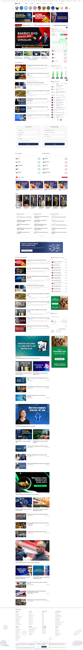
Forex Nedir (17, 633)
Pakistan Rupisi (46, 161)
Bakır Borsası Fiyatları (58, 624)
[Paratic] (17, 3)
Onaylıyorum (44, 646)
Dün (53, 83)
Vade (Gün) (46, 134)
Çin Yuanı (17, 612)
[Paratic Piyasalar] (66, 27)
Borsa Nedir (30, 633)
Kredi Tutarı (20, 138)
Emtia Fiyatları (57, 612)
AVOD (43, 612)
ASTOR (43, 623)
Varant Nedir (31, 634)
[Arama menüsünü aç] (58, 3)
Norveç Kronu (46, 168)
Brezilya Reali (17, 620)
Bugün (57, 83)
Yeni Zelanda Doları (18, 624)
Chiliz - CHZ (30, 612)
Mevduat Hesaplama (54, 126)
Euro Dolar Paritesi (58, 623)
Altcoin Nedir (17, 630)
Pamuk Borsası (57, 620)
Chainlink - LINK (31, 619)
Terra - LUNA (31, 624)
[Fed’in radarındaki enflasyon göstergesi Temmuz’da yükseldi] (23, 17)
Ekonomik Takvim (55, 81)
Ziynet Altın (43, 629)
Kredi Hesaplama (28, 126)
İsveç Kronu (46, 165)
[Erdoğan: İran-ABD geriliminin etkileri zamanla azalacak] (59, 17)
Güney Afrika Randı (47, 172)
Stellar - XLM (30, 623)
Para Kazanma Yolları (32, 629)
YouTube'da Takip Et (64, 177)
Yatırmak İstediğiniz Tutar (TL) (49, 130)
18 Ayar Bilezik (44, 632)
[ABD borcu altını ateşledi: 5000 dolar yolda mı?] (41, 17)
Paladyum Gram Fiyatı (58, 616)
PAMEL (43, 624)
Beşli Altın (43, 633)
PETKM (43, 619)
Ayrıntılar (38, 646)
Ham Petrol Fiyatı (57, 619)
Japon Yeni (19, 161)
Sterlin (18, 158)
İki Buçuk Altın (44, 628)
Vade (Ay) (19, 134)
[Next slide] (82, 1)
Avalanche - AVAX (31, 615)
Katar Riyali (19, 172)
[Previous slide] (1, 1)
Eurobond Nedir (18, 637)
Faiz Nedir (17, 638)
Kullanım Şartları (57, 634)
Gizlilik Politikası (57, 630)
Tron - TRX (30, 620)
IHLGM (43, 616)
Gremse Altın (44, 630)
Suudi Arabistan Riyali (19, 616)
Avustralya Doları (20, 165)
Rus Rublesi (46, 158)
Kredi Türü (20, 130)
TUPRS (43, 620)
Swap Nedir (17, 634)
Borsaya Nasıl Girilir (32, 630)
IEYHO (43, 615)
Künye (56, 629)
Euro (18, 168)
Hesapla (28, 144)
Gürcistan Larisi (18, 623)
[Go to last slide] (13, 18)
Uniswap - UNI (31, 616)
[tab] (22, 47)
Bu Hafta (65, 83)
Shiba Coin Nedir (18, 629)
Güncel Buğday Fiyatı (58, 615)
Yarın (61, 83)
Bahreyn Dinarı (18, 619)
